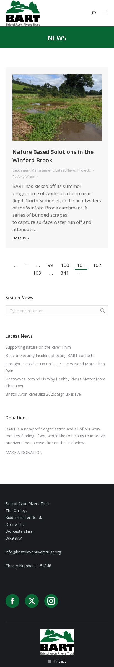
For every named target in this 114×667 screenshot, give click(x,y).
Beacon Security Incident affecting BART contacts (50, 355)
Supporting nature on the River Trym (38, 347)
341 (65, 273)
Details (19, 238)
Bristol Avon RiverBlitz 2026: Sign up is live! (44, 394)
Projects (84, 170)
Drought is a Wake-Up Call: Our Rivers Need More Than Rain (55, 367)
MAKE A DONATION (24, 452)
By (23, 176)
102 (97, 265)
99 (50, 265)
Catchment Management (33, 170)
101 (81, 265)
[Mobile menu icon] (104, 13)
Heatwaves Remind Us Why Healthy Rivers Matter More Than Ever (55, 382)
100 (65, 265)
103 (37, 273)
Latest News (65, 170)
